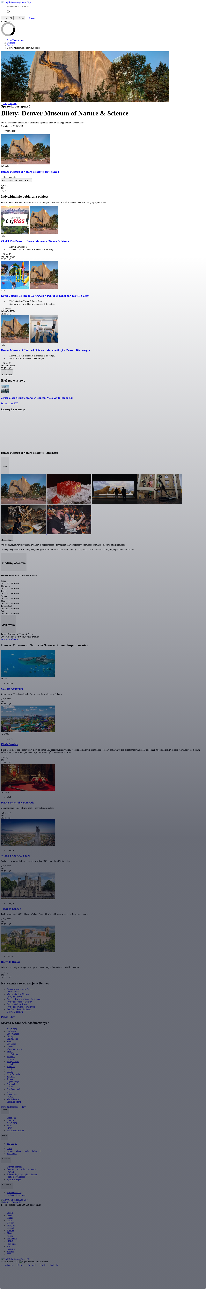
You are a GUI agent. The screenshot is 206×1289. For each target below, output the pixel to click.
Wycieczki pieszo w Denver (19, 1002)
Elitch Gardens (13, 991)
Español (10, 1228)
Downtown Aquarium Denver (20, 989)
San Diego (11, 1044)
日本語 (10, 1241)
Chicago (10, 1036)
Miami (9, 1041)
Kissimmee (12, 1094)
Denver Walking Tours (17, 1004)
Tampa (10, 1079)
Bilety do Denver (14, 997)
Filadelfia (11, 1064)
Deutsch (10, 1223)
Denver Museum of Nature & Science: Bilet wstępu (30, 171)
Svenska (10, 1251)
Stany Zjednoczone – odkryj (14, 1107)
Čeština (10, 1218)
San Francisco (13, 1034)
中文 (9, 1254)
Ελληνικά (11, 1225)
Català (9, 1215)
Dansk (9, 1220)
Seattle (10, 1069)
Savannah (11, 1084)
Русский (11, 1249)
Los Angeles (12, 1039)
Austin (10, 1097)
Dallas (9, 1092)
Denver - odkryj (8, 1017)
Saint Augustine (14, 1074)
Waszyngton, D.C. (15, 1049)
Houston (10, 1059)
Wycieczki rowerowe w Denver (21, 1007)
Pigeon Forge (13, 1081)
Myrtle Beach (13, 1099)
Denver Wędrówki (15, 1012)
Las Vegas (11, 1031)
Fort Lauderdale (14, 1089)
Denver (10, 1087)
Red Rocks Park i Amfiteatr (19, 1009)
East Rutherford (14, 1102)
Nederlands (12, 1238)
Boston (10, 1051)
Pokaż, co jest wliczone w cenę (15, 180)
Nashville (11, 1066)
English (10, 1213)
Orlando (10, 1046)
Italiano (10, 1236)
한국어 (10, 1233)
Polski (9, 1246)
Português (11, 1244)
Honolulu (11, 1056)
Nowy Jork (12, 1029)
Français (10, 1230)
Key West (11, 1076)
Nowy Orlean (13, 1061)
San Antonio (12, 1054)
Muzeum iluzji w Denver (18, 994)
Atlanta (10, 1071)
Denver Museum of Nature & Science (23, 999)
